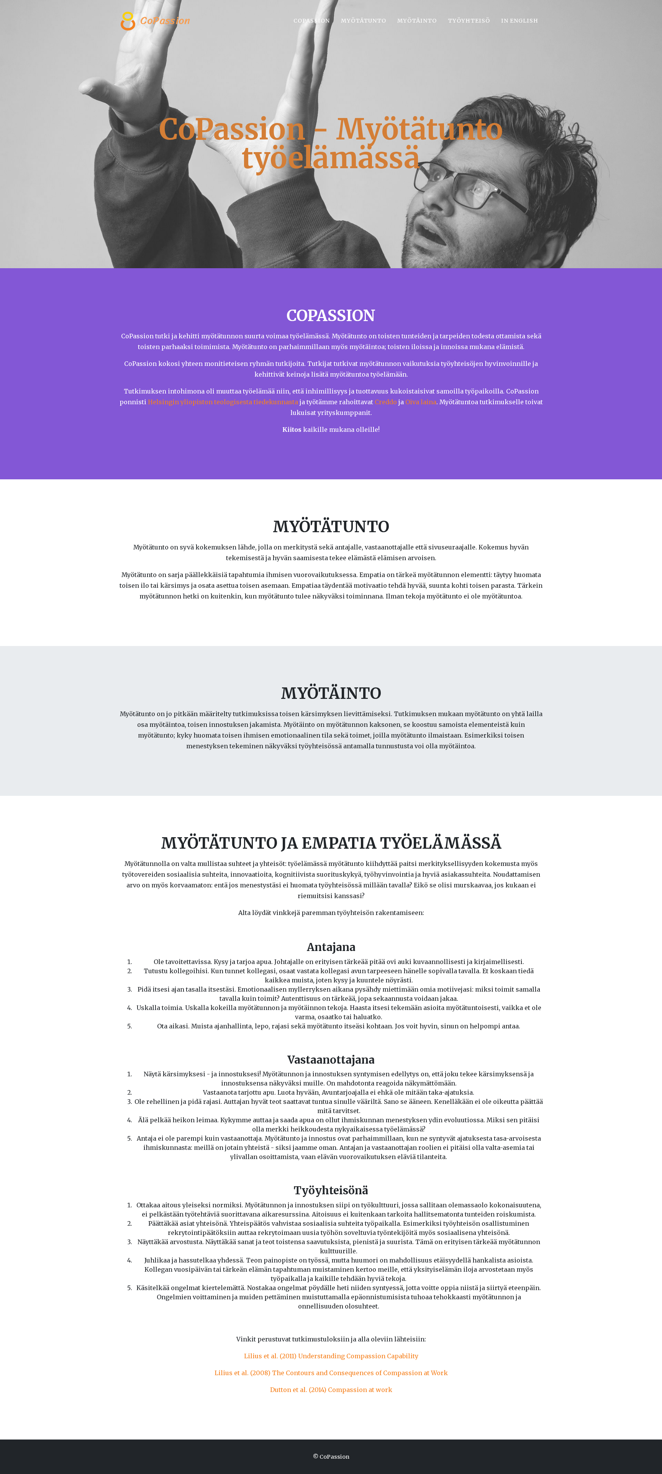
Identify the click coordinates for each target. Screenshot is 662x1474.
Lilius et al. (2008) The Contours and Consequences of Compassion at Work (331, 1373)
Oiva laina (420, 402)
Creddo (386, 402)
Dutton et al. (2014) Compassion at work (331, 1390)
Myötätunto (363, 20)
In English (519, 20)
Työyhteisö (469, 20)
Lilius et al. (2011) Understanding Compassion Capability (331, 1356)
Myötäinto (417, 20)
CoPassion (164, 20)
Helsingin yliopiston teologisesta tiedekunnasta (223, 402)
